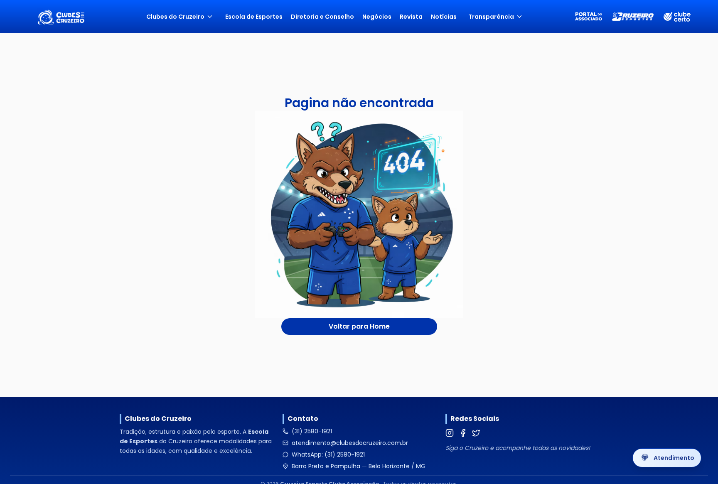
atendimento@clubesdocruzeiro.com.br (350, 443)
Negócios (376, 16)
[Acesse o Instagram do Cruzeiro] (449, 433)
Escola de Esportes (254, 16)
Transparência (491, 16)
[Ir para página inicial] (61, 16)
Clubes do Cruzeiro (175, 16)
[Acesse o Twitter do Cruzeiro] (476, 433)
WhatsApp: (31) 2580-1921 (328, 454)
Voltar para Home (359, 326)
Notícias (444, 16)
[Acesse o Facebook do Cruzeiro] (463, 433)
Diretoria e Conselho (322, 16)
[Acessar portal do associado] (588, 17)
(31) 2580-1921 (312, 431)
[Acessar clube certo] (677, 17)
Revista (411, 16)
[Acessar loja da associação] (633, 16)
